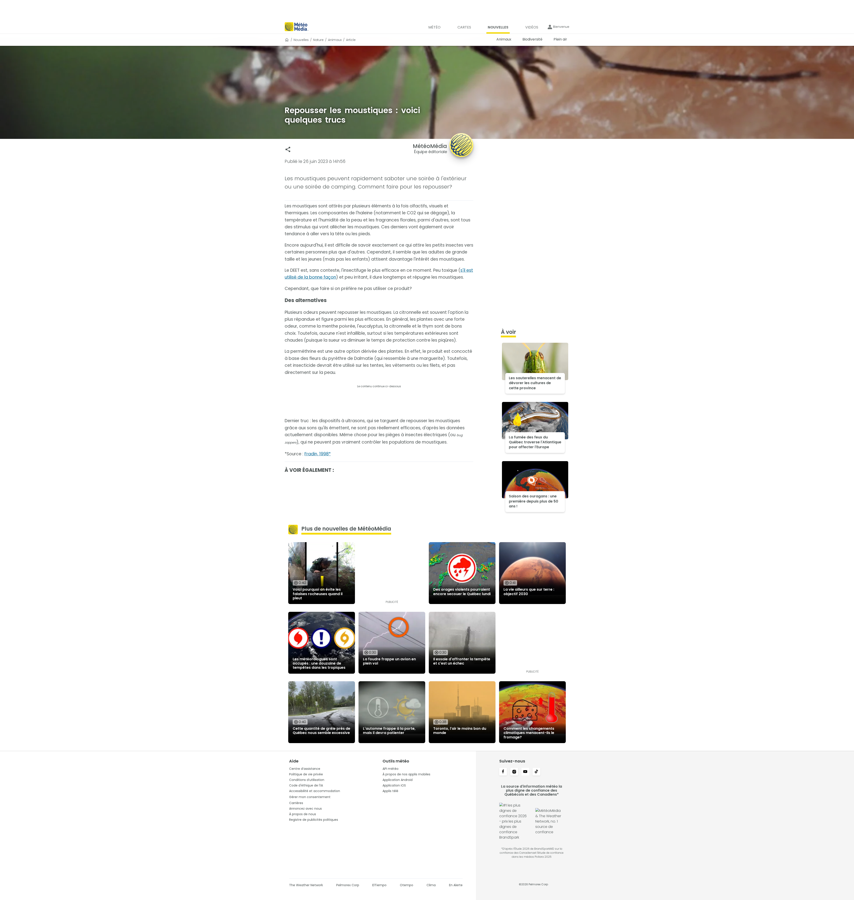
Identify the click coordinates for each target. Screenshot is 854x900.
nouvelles (301, 40)
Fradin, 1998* (317, 454)
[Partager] (288, 149)
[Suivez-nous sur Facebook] (503, 772)
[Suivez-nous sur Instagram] (514, 772)
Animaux (335, 40)
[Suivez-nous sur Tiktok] (536, 772)
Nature (318, 40)
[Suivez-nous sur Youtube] (525, 772)
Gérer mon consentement (309, 797)
